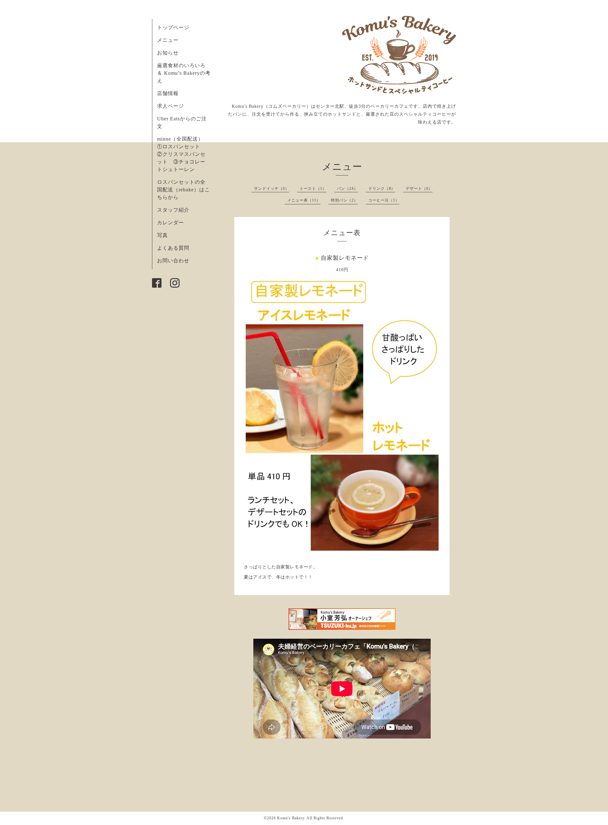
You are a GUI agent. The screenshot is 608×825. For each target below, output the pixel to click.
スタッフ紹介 (173, 210)
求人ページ (170, 106)
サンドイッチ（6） (271, 188)
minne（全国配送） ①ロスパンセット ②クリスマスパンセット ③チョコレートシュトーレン (183, 154)
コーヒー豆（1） (383, 200)
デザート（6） (419, 188)
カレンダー (170, 222)
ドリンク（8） (381, 188)
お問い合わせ (173, 260)
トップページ (173, 27)
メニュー (168, 40)
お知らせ (168, 52)
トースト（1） (313, 188)
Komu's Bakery (290, 818)
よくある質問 (173, 248)
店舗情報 (168, 93)
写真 (162, 235)
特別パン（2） (344, 200)
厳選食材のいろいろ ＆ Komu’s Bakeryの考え (184, 73)
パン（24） (347, 188)
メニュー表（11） (303, 200)
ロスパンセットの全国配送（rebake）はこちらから (183, 189)
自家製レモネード (345, 258)
